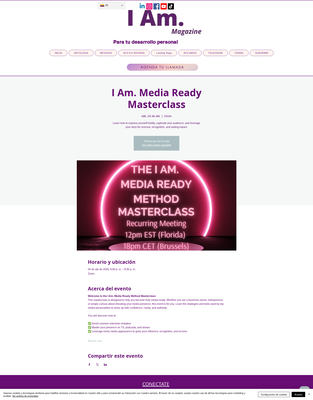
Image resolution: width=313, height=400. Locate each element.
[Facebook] (156, 6)
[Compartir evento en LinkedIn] (105, 364)
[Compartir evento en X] (97, 364)
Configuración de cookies (274, 394)
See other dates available (156, 145)
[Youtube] (164, 6)
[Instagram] (149, 6)
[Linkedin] (142, 6)
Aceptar (298, 394)
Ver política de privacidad (25, 396)
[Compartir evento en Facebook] (89, 364)
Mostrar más (95, 341)
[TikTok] (171, 6)
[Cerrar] (309, 394)
